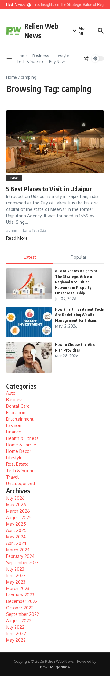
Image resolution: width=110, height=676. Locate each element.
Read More (17, 238)
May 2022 (16, 640)
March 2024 (18, 549)
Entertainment (20, 419)
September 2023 (22, 562)
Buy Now (57, 61)
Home (22, 55)
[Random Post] (86, 58)
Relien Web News (41, 30)
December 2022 (22, 601)
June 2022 (16, 633)
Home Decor (18, 451)
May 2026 (16, 504)
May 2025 (16, 523)
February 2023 (20, 594)
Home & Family (21, 444)
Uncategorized (20, 483)
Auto (11, 393)
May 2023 (15, 582)
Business (40, 55)
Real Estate (17, 464)
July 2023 (15, 569)
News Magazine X (55, 667)
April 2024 (16, 543)
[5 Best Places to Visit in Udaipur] (55, 141)
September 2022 (22, 614)
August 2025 (19, 517)
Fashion (13, 425)
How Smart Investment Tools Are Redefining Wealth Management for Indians (79, 315)
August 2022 (18, 620)
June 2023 (16, 575)
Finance (13, 431)
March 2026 (18, 511)
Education (15, 412)
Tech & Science (31, 61)
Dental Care (18, 406)
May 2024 (16, 536)
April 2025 (16, 530)
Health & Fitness (22, 438)
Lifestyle (61, 55)
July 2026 (15, 498)
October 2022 (20, 607)
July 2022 (15, 627)
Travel (14, 177)
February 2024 (20, 556)
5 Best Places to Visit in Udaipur (49, 188)
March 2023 (17, 588)
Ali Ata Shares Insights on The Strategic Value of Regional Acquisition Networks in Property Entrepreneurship (76, 282)
